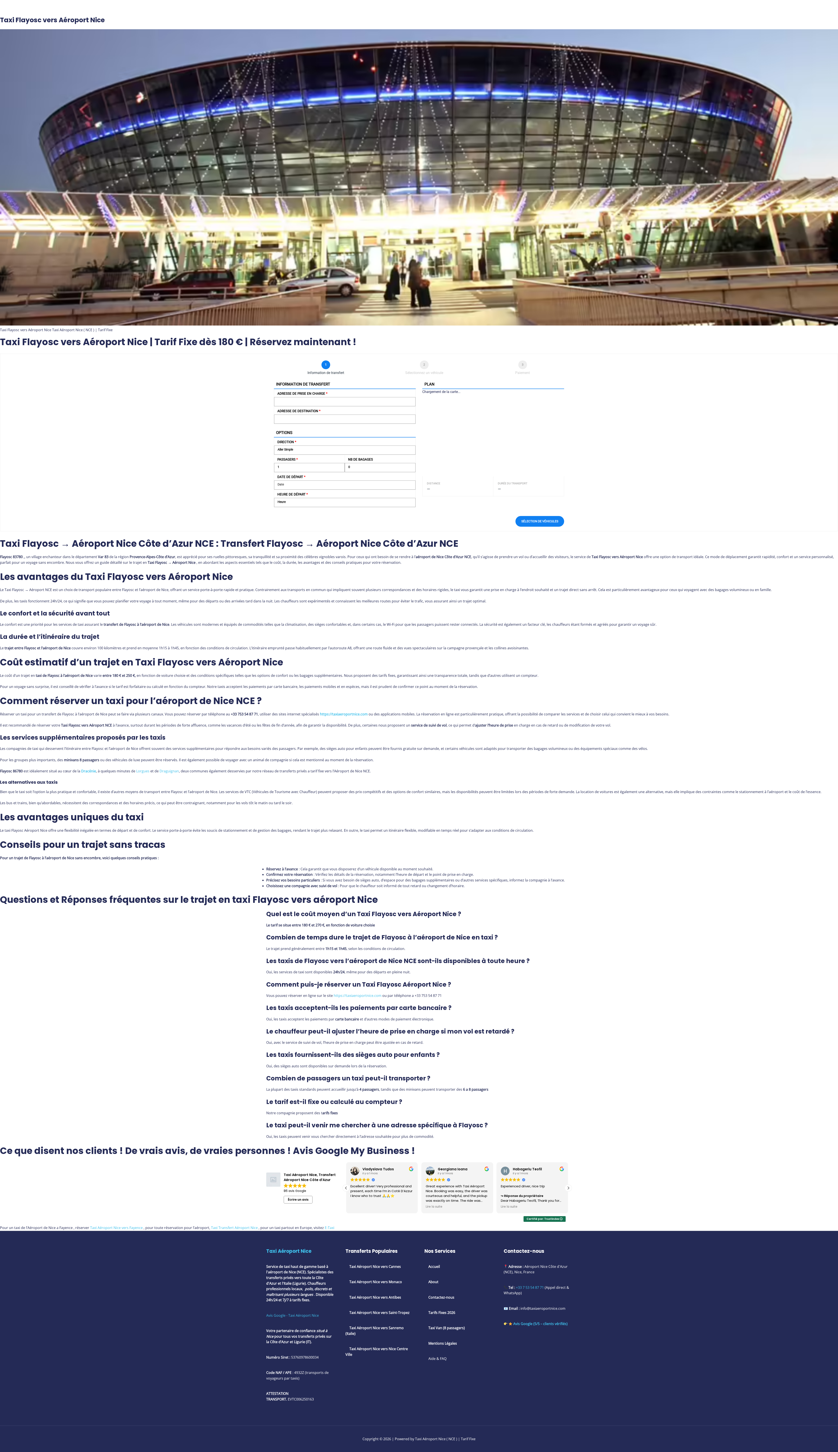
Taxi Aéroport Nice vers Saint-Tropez (379, 1312)
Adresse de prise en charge (302, 394)
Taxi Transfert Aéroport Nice (234, 1227)
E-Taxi (329, 1227)
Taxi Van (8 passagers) (446, 1327)
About (433, 1281)
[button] (568, 1188)
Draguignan (169, 771)
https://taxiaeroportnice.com (344, 714)
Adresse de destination (298, 411)
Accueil (434, 1266)
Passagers (287, 459)
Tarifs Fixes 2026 (441, 1312)
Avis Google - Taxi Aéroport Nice (292, 1315)
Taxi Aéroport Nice (288, 1251)
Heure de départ (292, 494)
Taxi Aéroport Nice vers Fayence (116, 1227)
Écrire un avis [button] (298, 1199)
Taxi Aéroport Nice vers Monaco (375, 1281)
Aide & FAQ (437, 1358)
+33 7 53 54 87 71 (530, 1287)
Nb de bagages (360, 459)
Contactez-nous (441, 1297)
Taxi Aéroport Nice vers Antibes (375, 1297)
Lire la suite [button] (358, 1207)
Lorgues (142, 771)
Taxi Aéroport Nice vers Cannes (375, 1266)
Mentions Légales (442, 1343)
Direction (286, 442)
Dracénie (88, 771)
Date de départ (291, 477)
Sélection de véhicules (539, 521)
